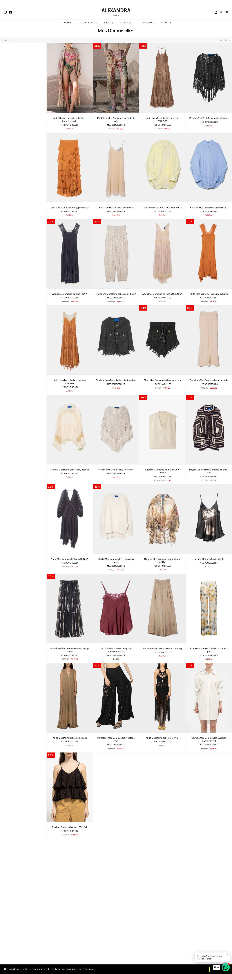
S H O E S (67, 22)
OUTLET (165, 22)
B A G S (107, 22)
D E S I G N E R (147, 22)
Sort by (224, 40)
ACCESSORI (126, 22)
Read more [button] (88, 969)
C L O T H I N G (88, 22)
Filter (5, 40)
